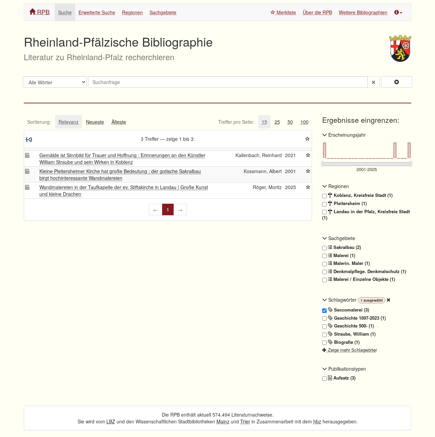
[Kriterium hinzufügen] (396, 82)
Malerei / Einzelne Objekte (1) (363, 279)
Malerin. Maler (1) (351, 263)
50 (290, 121)
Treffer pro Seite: (236, 121)
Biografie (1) (346, 342)
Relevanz (68, 121)
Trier (245, 421)
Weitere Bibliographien (363, 12)
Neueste (95, 121)
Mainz (222, 421)
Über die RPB (317, 12)
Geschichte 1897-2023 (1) (359, 318)
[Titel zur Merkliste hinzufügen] (308, 155)
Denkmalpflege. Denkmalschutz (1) (369, 271)
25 (277, 121)
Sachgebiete (163, 12)
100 (304, 121)
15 (264, 121)
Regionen (132, 12)
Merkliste (285, 12)
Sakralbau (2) (346, 247)
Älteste (118, 121)
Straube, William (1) (354, 334)
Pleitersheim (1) (349, 203)
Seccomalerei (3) (351, 310)
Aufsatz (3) (343, 378)
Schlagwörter (342, 299)
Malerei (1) (343, 255)
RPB (42, 11)
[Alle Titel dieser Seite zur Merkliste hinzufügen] (307, 138)
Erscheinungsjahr (346, 134)
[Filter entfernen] (388, 299)
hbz (317, 421)
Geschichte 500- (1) (353, 326)
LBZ (110, 421)
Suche (65, 12)
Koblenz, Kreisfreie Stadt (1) (362, 195)
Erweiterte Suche (97, 12)
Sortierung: (39, 121)
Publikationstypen (346, 368)
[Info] (398, 12)
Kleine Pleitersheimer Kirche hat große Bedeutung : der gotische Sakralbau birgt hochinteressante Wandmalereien (120, 174)
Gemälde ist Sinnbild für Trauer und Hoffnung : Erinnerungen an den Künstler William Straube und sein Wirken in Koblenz (122, 158)
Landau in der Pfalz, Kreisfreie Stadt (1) (366, 214)
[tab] (39, 122)
